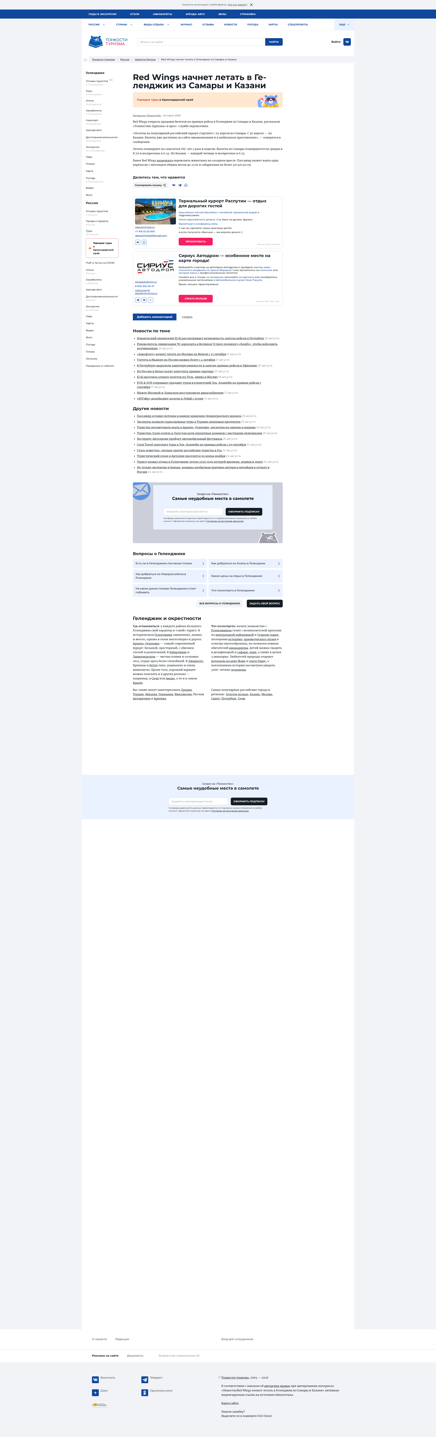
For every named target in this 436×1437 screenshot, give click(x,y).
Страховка (248, 14)
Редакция (122, 1339)
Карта (89, 171)
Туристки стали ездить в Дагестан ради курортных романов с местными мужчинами (199, 433)
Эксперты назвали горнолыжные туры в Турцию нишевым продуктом (188, 421)
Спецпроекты (298, 24)
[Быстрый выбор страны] (131, 24)
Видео (90, 187)
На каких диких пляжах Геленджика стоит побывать (166, 590)
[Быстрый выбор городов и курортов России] (104, 24)
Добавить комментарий (154, 317)
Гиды (89, 156)
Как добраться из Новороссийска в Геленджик (161, 575)
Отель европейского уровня (197, 219)
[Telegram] (180, 185)
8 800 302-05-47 (144, 286)
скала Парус (257, 661)
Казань (255, 694)
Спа (218, 219)
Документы (135, 1355)
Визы (222, 14)
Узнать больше (196, 298)
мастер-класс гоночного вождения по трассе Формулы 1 (225, 269)
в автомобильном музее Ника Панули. (238, 280)
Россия (94, 24)
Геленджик (95, 73)
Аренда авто (195, 14)
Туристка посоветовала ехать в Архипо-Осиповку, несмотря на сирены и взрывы (196, 427)
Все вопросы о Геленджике (219, 603)
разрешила (165, 160)
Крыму (138, 683)
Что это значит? (237, 4)
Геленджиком (221, 630)
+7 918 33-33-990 (145, 231)
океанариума (238, 648)
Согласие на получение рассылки (225, 521)
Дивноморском (144, 656)
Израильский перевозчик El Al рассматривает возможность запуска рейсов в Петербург (200, 338)
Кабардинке (178, 652)
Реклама (105, 1355)
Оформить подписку (244, 511)
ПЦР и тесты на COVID (100, 262)
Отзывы (208, 24)
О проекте (99, 1339)
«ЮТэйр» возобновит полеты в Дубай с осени (170, 398)
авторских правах (277, 1386)
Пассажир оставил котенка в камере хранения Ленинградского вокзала (189, 416)
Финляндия (183, 694)
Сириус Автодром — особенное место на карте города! (224, 258)
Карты (273, 24)
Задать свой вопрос (265, 603)
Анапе (170, 678)
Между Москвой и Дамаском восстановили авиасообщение (180, 392)
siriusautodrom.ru (146, 282)
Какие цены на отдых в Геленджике (236, 576)
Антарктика (141, 698)
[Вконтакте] (174, 185)
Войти (335, 41)
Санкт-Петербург (223, 698)
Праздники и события (100, 365)
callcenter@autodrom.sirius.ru (146, 292)
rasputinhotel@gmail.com (151, 235)
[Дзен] (150, 299)
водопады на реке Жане (228, 661)
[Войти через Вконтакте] (347, 42)
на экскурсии (214, 277)
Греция (186, 690)
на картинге (246, 277)
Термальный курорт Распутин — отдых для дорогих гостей (222, 203)
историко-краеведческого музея (252, 639)
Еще (342, 24)
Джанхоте (195, 661)
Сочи (155, 678)
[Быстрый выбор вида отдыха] (168, 24)
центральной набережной (234, 634)
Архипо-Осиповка (146, 643)
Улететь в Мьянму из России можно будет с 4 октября (176, 359)
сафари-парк (246, 652)
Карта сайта (230, 1403)
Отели (134, 14)
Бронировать (196, 241)
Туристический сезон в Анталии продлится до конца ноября (181, 456)
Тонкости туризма (103, 59)
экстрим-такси (188, 272)
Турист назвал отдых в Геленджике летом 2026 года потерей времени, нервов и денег (200, 461)
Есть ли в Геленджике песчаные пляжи (164, 563)
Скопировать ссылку (148, 185)
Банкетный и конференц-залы (198, 223)
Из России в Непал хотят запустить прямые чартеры (175, 371)
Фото (89, 195)
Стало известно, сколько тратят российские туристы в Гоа (179, 450)
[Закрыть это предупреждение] (251, 4)
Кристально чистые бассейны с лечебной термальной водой (218, 212)
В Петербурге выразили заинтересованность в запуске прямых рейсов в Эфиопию (197, 365)
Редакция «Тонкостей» (147, 115)
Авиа (162, 14)
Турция (138, 694)
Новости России (145, 59)
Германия (166, 694)
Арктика (160, 698)
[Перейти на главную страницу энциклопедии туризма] (108, 42)
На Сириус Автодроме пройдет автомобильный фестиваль (179, 438)
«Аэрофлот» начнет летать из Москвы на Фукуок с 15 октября (181, 354)
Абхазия (151, 694)
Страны (121, 24)
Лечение (91, 358)
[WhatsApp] (186, 185)
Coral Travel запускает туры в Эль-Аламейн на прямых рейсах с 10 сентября (191, 444)
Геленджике (163, 634)
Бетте (153, 665)
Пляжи (90, 163)
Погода (252, 24)
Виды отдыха (154, 24)
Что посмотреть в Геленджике (233, 590)
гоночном (266, 270)
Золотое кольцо (237, 694)
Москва (266, 694)
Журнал (186, 24)
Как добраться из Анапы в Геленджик (238, 563)
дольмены (238, 669)
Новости (230, 24)
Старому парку (267, 634)
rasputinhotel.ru (145, 227)
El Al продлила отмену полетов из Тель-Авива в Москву (177, 377)
